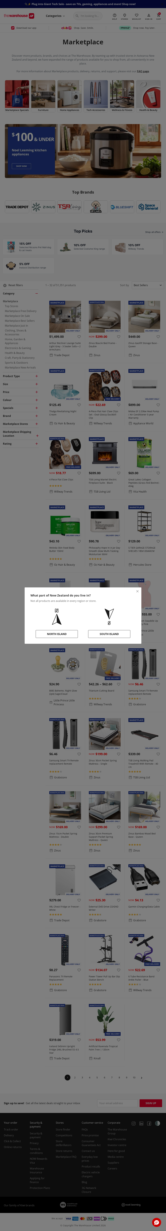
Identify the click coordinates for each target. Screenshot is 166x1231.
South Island (109, 634)
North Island (57, 634)
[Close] (137, 591)
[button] (156, 1222)
